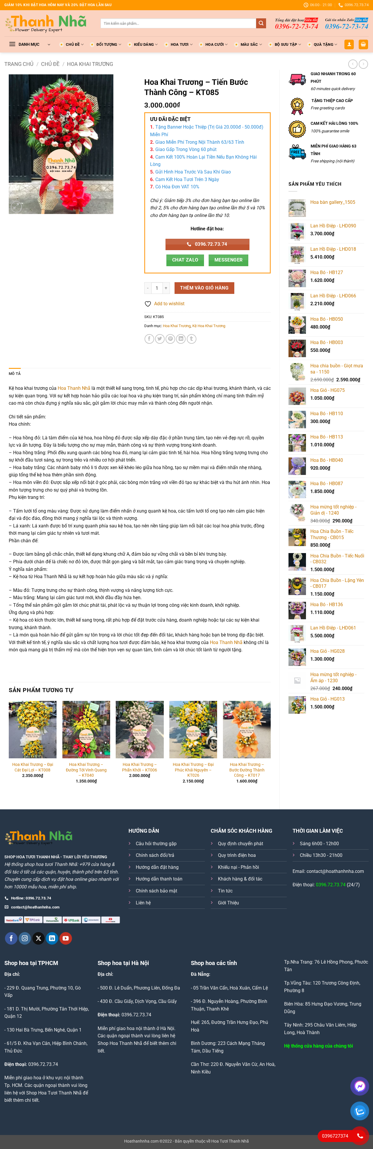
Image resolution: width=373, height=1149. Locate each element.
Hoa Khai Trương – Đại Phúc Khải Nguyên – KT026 (193, 770)
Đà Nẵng (200, 974)
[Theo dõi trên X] (38, 938)
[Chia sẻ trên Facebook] (149, 339)
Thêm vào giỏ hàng (204, 288)
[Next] (270, 750)
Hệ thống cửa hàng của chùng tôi (318, 1046)
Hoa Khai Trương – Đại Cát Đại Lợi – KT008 (32, 767)
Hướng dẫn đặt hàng (157, 867)
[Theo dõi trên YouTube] (65, 938)
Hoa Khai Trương (90, 64)
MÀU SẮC (249, 44)
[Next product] (352, 64)
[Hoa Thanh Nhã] (48, 23)
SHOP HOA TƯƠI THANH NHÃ (31, 857)
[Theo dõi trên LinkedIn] (52, 938)
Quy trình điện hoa (237, 855)
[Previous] (9, 750)
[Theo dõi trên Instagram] (25, 938)
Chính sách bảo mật (156, 891)
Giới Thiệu (228, 903)
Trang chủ (19, 64)
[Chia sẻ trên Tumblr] (191, 339)
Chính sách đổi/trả (155, 855)
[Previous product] (363, 64)
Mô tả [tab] (15, 373)
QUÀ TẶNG (323, 44)
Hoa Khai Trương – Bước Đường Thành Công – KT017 (247, 770)
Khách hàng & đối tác (240, 879)
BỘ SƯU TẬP (286, 44)
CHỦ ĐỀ (73, 44)
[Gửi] (261, 23)
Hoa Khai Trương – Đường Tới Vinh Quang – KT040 (86, 770)
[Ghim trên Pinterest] (170, 339)
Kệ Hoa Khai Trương (208, 326)
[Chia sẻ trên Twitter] (160, 339)
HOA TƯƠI (180, 44)
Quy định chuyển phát (240, 843)
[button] (29, 44)
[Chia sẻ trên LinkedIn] (181, 339)
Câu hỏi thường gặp (156, 843)
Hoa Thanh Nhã (74, 388)
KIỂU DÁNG (144, 44)
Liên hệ (143, 903)
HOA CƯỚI (214, 44)
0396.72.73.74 (331, 884)
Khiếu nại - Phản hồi (238, 867)
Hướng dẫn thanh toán (159, 879)
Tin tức (225, 891)
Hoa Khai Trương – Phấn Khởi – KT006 (139, 767)
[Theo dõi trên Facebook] (11, 938)
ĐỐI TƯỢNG (106, 44)
